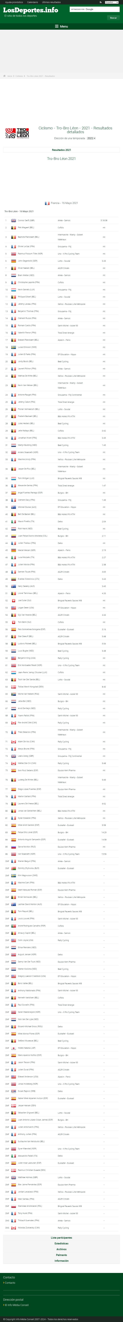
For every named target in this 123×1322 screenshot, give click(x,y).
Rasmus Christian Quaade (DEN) (31, 1170)
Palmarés (61, 1255)
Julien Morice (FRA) (26, 564)
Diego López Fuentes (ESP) (29, 789)
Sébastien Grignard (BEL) (28, 1112)
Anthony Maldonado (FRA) (29, 990)
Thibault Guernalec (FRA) (28, 1220)
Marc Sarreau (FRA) (26, 1199)
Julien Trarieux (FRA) (27, 543)
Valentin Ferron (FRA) (27, 332)
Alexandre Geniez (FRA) (28, 485)
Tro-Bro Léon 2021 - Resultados (41, 76)
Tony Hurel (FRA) (25, 1213)
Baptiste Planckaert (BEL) (28, 237)
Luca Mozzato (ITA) (26, 557)
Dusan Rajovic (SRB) (26, 1091)
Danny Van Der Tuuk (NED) (29, 961)
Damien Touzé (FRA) (26, 571)
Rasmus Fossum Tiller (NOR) (30, 253)
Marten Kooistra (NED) (27, 968)
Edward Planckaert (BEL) (28, 339)
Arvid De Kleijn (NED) (27, 708)
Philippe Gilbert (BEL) (27, 296)
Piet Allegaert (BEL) (26, 227)
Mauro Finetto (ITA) (26, 521)
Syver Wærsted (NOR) (27, 1148)
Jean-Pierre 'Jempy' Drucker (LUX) (32, 672)
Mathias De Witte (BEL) (27, 375)
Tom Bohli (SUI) (24, 622)
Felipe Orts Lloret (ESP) (28, 832)
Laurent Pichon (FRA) (27, 368)
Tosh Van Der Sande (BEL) (29, 679)
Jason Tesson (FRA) (26, 1062)
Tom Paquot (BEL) (25, 911)
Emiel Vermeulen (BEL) (27, 897)
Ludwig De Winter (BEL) (28, 779)
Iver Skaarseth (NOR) (26, 854)
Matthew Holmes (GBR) (28, 1177)
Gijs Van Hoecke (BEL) (27, 614)
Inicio (10, 76)
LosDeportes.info (15, 10)
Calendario (32, 2)
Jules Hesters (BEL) (26, 423)
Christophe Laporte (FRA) (29, 282)
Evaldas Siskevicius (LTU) (28, 579)
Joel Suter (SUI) (24, 600)
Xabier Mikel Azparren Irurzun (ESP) (33, 1098)
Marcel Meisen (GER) (27, 550)
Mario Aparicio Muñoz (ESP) (30, 1055)
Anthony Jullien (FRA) (27, 1134)
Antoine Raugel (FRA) (27, 394)
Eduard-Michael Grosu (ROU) (30, 1026)
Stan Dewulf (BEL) (25, 636)
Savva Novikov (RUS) (27, 846)
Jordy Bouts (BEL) (25, 361)
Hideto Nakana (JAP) (26, 1048)
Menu (63, 26)
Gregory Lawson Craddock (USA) (32, 976)
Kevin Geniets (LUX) (26, 289)
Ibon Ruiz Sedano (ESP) (28, 770)
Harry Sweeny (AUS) (26, 586)
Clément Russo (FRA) (27, 318)
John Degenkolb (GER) (27, 260)
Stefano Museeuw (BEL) (28, 1040)
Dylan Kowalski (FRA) (27, 818)
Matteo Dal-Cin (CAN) (27, 763)
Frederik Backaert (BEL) (28, 416)
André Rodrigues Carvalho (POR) (32, 925)
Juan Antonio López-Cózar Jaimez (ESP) (35, 1119)
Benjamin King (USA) (27, 658)
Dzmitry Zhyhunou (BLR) (28, 868)
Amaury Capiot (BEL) (27, 933)
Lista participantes (61, 1237)
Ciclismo (19, 76)
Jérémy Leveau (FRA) (27, 304)
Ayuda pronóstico (14, 2)
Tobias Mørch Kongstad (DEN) (31, 686)
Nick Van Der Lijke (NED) (28, 1019)
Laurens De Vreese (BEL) (28, 803)
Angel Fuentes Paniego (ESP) (30, 492)
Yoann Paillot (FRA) (26, 715)
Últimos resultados (51, 2)
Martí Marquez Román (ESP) (30, 889)
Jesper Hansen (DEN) (27, 1105)
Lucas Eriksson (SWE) (27, 347)
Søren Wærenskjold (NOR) (29, 1012)
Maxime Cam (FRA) (26, 882)
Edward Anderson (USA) (28, 1076)
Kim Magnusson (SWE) (28, 875)
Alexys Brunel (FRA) (26, 748)
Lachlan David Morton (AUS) (30, 904)
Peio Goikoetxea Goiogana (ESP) (31, 629)
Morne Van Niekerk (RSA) (28, 694)
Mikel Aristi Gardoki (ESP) (28, 825)
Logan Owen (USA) (26, 607)
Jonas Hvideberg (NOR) (28, 1083)
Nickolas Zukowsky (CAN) (29, 1227)
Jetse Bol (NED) (24, 701)
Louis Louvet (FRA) (26, 918)
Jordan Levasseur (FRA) (28, 1191)
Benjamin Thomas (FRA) (28, 311)
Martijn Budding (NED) (27, 445)
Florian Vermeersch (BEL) (29, 409)
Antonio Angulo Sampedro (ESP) (32, 839)
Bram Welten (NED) (26, 275)
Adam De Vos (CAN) (26, 741)
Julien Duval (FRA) (26, 1069)
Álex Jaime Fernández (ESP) (30, 1184)
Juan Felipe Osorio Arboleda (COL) (32, 535)
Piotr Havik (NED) (25, 528)
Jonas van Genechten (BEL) (29, 810)
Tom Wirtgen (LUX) (26, 478)
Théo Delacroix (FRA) (27, 732)
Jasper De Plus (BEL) (27, 468)
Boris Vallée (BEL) (25, 983)
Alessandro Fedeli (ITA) (27, 1155)
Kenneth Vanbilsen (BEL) (28, 997)
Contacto (10, 1282)
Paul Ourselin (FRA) (26, 1004)
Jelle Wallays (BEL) (26, 430)
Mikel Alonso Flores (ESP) (29, 1033)
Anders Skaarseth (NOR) (28, 452)
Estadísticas (61, 1243)
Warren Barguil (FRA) (27, 861)
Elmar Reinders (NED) (27, 947)
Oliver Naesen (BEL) (26, 268)
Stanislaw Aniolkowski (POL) (30, 1206)
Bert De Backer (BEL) (26, 514)
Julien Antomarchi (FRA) (28, 1127)
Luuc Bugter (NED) (26, 650)
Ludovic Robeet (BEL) (27, 643)
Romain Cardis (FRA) (27, 325)
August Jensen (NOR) (27, 954)
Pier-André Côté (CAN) (27, 722)
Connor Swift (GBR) (26, 220)
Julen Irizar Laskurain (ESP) (29, 1163)
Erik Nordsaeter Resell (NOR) (30, 665)
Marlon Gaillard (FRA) (27, 796)
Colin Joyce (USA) (25, 940)
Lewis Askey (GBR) (26, 756)
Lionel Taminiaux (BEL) (28, 593)
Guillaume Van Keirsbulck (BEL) (31, 1141)
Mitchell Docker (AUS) (27, 507)
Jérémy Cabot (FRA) (26, 402)
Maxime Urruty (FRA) (27, 459)
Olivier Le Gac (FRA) (26, 246)
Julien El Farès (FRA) (27, 354)
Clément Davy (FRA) (26, 499)
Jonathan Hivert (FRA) (27, 437)
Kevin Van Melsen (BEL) (28, 385)
